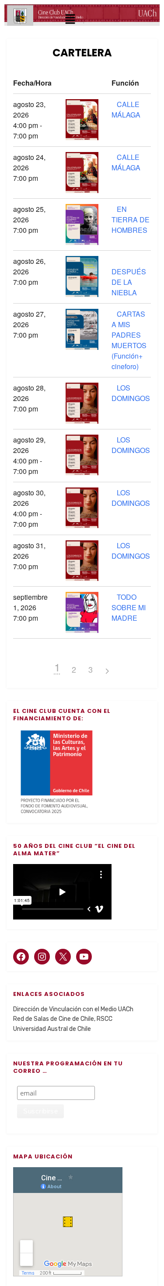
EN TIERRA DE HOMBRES (131, 219)
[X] (63, 956)
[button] (70, 20)
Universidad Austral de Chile (52, 1029)
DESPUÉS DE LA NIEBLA (129, 281)
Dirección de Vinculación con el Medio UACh (73, 1009)
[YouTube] (84, 956)
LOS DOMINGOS (131, 393)
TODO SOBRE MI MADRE (129, 607)
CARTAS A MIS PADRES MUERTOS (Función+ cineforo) (129, 340)
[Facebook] (21, 956)
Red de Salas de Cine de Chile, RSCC (62, 1019)
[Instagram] (42, 956)
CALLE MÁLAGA (126, 109)
